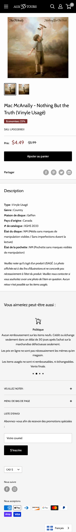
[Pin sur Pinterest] (54, 172)
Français (59, 528)
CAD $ (9, 469)
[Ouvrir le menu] (6, 6)
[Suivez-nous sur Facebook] (7, 489)
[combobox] (58, 528)
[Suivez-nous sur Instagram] (14, 489)
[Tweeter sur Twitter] (61, 172)
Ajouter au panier (38, 156)
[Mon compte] (60, 6)
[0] (68, 6)
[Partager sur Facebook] (46, 172)
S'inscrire (16, 450)
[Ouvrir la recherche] (52, 6)
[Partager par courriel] (69, 172)
